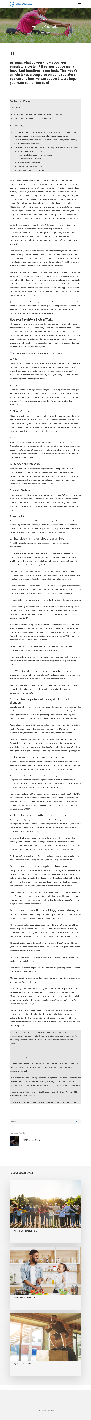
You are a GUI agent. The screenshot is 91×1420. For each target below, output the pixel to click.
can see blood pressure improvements (36, 779)
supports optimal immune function (53, 343)
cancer (69, 732)
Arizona (45, 20)
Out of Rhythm (29, 982)
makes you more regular (42, 484)
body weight (63, 427)
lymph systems (55, 214)
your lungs (30, 389)
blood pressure (54, 585)
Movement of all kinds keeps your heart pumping (40, 232)
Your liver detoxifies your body (23, 442)
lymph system (20, 870)
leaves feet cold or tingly (54, 287)
